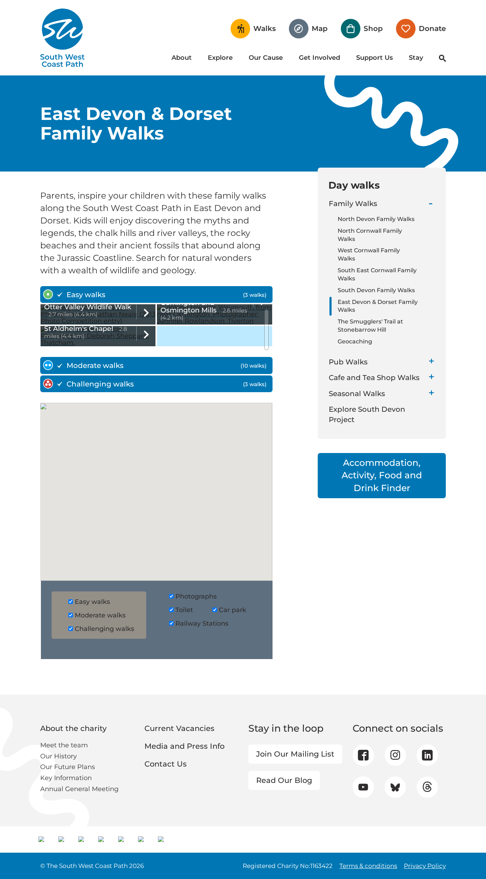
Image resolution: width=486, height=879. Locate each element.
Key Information (66, 778)
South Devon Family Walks (376, 290)
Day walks (354, 185)
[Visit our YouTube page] (363, 787)
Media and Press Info (184, 746)
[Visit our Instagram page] (395, 755)
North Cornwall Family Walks (370, 234)
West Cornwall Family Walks (369, 254)
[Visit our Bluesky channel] (395, 787)
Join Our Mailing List (295, 753)
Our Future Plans (67, 767)
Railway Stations (201, 623)
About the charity (73, 728)
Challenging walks (104, 629)
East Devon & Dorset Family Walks (378, 306)
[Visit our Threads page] (427, 787)
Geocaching (355, 341)
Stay (416, 57)
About (181, 57)
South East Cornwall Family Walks (377, 274)
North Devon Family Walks (376, 219)
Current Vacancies (179, 728)
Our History (58, 756)
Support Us (374, 57)
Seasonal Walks (357, 393)
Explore (220, 57)
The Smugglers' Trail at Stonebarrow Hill (370, 325)
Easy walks (92, 602)
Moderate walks (100, 615)
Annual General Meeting (79, 789)
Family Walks (353, 203)
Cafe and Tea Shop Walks (374, 377)
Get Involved (319, 57)
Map (320, 28)
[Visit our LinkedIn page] (427, 755)
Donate (432, 28)
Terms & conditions (368, 865)
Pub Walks (348, 362)
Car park (232, 610)
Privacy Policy (425, 865)
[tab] (156, 294)
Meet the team (64, 745)
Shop (373, 28)
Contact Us (165, 763)
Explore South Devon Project (367, 414)
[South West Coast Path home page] (62, 38)
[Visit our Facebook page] (363, 755)
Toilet (184, 610)
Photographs (196, 596)
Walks (264, 28)
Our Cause (266, 57)
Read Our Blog (284, 780)
